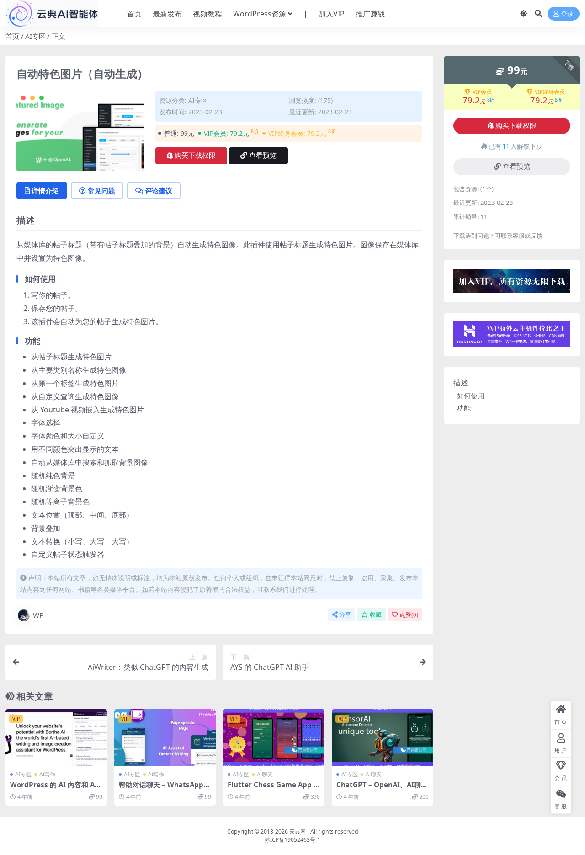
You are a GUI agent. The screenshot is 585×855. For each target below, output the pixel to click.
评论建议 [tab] (158, 190)
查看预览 (263, 155)
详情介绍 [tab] (45, 190)
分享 (345, 614)
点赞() (408, 614)
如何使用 (470, 395)
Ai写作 (47, 774)
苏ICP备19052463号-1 (292, 840)
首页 (134, 14)
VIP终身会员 (550, 92)
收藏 (376, 614)
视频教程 (207, 14)
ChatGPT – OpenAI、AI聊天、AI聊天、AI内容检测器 (378, 788)
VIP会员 (482, 92)
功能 (464, 407)
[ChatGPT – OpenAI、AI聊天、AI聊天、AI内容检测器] (382, 737)
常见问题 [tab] (101, 190)
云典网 (297, 831)
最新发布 (167, 14)
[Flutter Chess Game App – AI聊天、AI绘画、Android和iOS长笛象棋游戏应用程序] (273, 737)
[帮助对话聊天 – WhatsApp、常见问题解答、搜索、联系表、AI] (165, 737)
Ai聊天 (265, 774)
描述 (460, 383)
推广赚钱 (370, 14)
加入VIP (332, 14)
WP (38, 615)
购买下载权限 (195, 155)
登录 (567, 14)
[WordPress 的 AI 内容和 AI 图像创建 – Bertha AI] (56, 737)
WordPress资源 (259, 14)
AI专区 (35, 36)
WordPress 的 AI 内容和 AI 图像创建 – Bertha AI (53, 788)
